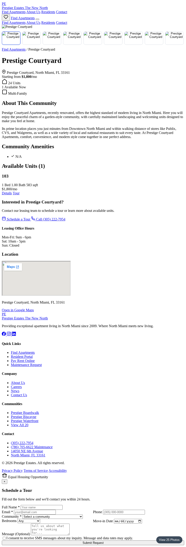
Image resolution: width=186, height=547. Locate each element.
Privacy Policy (12, 471)
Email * (7, 512)
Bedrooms (9, 521)
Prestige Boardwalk (25, 413)
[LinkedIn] (14, 335)
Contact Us (19, 395)
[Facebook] (4, 335)
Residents (48, 12)
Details (7, 193)
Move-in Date (103, 521)
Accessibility (58, 471)
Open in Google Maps (18, 310)
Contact (61, 12)
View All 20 (19, 425)
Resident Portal (22, 357)
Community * (12, 516)
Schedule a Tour (18, 219)
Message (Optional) (16, 534)
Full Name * (11, 507)
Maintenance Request (26, 365)
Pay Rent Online (23, 361)
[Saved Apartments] (6, 17)
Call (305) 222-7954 (50, 219)
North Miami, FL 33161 (28, 455)
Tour (16, 193)
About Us (33, 12)
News (15, 391)
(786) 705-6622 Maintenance (32, 447)
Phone (97, 512)
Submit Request (93, 543)
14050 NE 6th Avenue (27, 451)
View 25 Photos (169, 540)
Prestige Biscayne (23, 417)
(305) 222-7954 (22, 443)
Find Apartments (14, 12)
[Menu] (37, 19)
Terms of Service (36, 471)
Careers (16, 387)
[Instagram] (9, 335)
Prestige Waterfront (24, 421)
